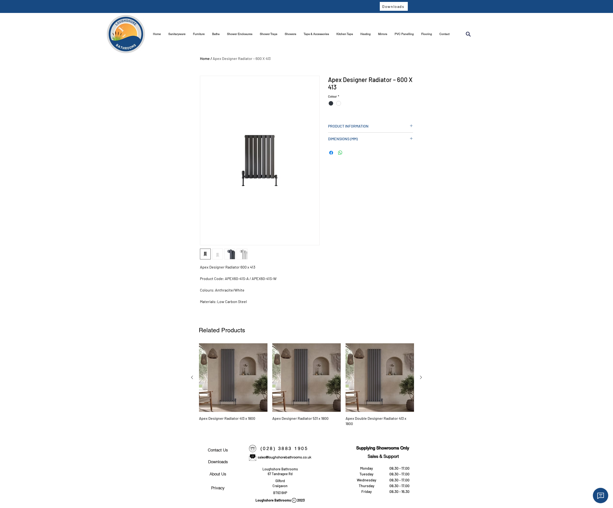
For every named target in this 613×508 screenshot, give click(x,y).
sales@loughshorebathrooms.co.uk (284, 457)
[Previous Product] (192, 377)
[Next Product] (421, 377)
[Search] (468, 34)
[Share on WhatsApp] (340, 153)
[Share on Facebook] (331, 153)
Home (205, 58)
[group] (306, 385)
